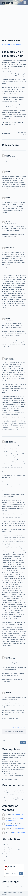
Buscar (3, 740)
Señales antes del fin (7, 775)
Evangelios (7, 856)
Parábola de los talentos (8, 755)
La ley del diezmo (7, 790)
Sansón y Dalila (6, 773)
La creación (5, 761)
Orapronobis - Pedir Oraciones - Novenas (13, 886)
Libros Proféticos (8, 852)
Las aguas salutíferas (17, 814)
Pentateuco (7, 846)
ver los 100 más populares (9, 779)
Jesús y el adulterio (7, 800)
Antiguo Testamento (7, 844)
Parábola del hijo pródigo (9, 753)
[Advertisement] (14, 20)
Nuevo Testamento (7, 854)
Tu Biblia (7, 2)
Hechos (6, 858)
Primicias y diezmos (7, 792)
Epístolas (6, 860)
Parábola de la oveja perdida (10, 757)
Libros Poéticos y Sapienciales (12, 850)
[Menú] (25, 2)
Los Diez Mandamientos (8, 767)
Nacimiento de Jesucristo (9, 763)
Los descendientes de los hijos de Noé (13, 769)
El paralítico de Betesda (18, 832)
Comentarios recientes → (19, 727)
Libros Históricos (8, 848)
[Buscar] (21, 3)
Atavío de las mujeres (8, 798)
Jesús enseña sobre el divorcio (10, 794)
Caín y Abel (5, 765)
